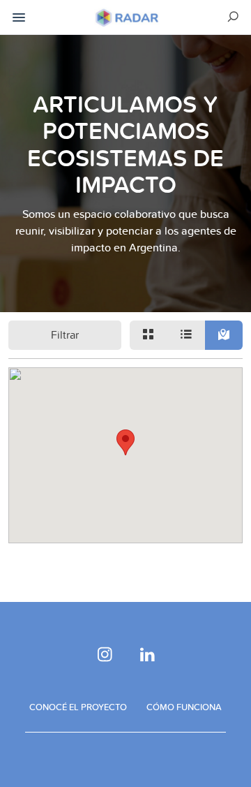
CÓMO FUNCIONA (184, 706)
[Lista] (186, 335)
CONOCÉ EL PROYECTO (78, 706)
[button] (125, 442)
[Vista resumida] (148, 335)
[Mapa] (224, 335)
